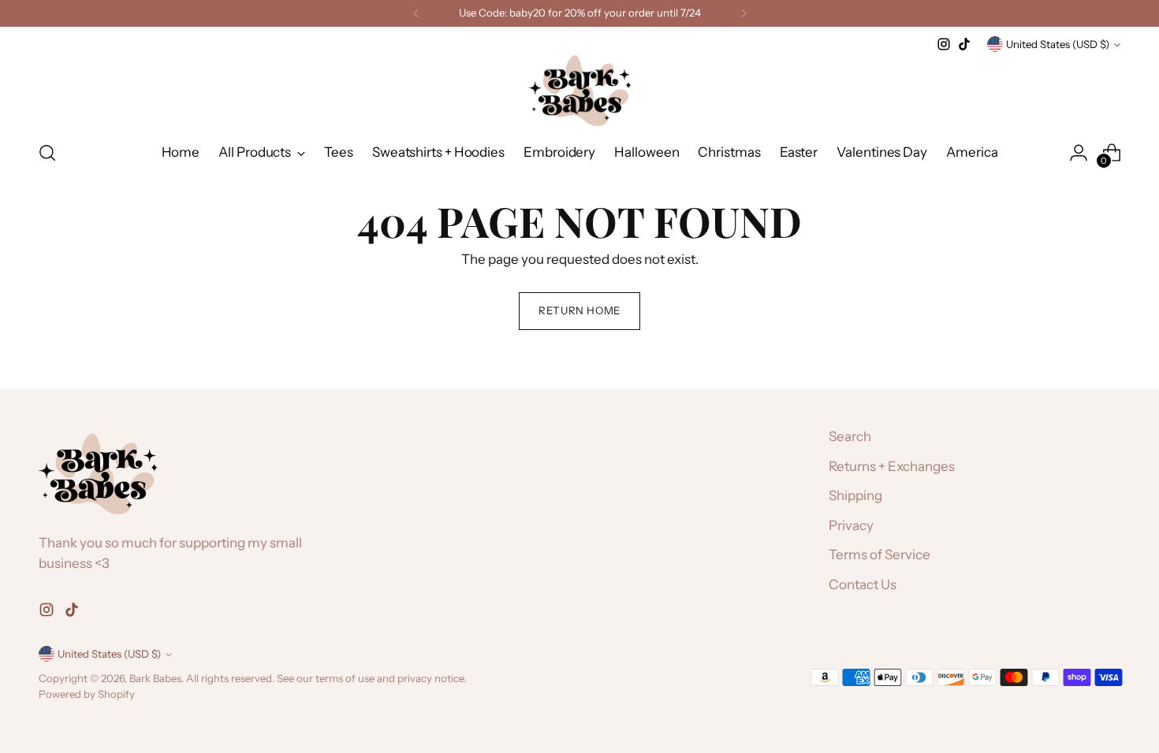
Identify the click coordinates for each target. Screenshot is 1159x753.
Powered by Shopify (87, 694)
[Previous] (416, 13)
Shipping (855, 495)
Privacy (851, 525)
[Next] (743, 13)
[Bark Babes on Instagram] (944, 44)
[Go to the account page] (1078, 153)
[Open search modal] (47, 153)
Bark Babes (155, 678)
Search (850, 436)
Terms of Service (879, 554)
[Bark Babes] (579, 90)
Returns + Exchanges (892, 466)
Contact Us (862, 584)
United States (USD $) (1057, 44)
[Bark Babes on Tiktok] (964, 44)
